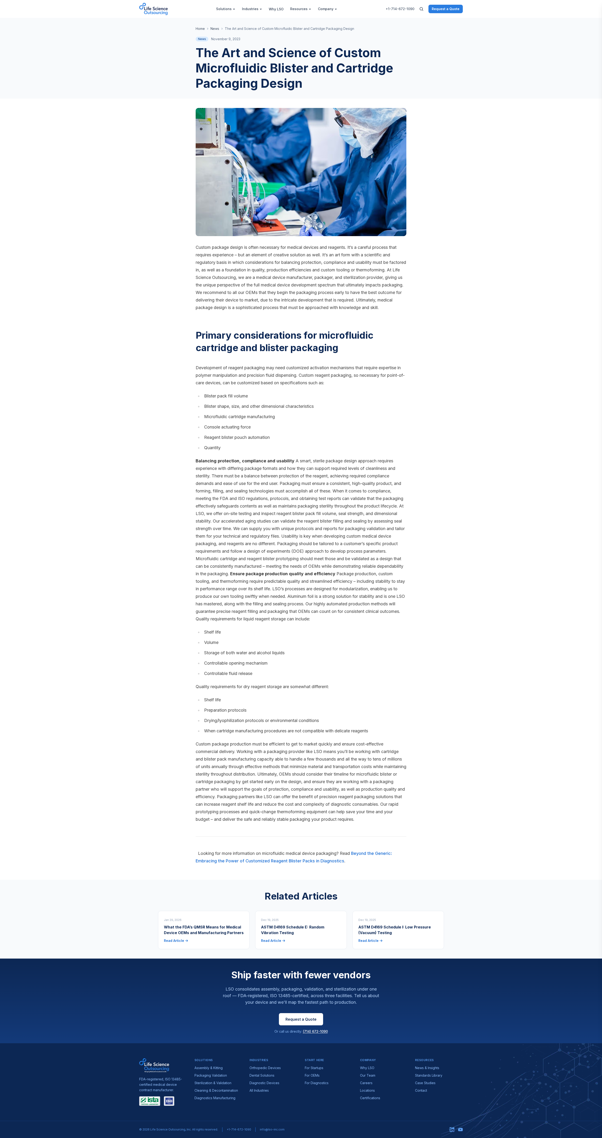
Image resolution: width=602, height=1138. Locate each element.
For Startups (314, 1068)
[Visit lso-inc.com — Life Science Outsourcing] (154, 1065)
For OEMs (312, 1075)
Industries (250, 9)
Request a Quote (445, 9)
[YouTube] (460, 1129)
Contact (421, 1090)
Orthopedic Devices (265, 1068)
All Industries (259, 1090)
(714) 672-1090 (315, 1031)
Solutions (224, 9)
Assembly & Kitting (208, 1068)
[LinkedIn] (452, 1129)
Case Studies (425, 1083)
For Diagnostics (317, 1083)
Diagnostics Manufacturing (214, 1098)
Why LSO (276, 9)
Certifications (370, 1098)
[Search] (421, 9)
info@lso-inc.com (272, 1129)
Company (325, 9)
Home (200, 29)
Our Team (367, 1075)
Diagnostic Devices (264, 1083)
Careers (366, 1083)
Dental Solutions (262, 1075)
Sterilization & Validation (212, 1083)
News (214, 29)
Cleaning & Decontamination (216, 1090)
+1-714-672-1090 (400, 9)
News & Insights (427, 1068)
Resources (299, 9)
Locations (367, 1090)
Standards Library (428, 1075)
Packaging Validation (210, 1075)
